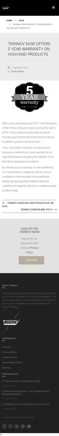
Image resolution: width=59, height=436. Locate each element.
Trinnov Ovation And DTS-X (36, 209)
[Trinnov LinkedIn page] (16, 426)
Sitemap (6, 367)
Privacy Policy (9, 352)
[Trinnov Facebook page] (4, 426)
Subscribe (31, 260)
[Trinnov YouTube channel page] (29, 426)
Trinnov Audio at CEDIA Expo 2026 (22, 381)
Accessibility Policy (12, 362)
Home (9, 20)
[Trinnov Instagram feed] (23, 426)
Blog (21, 20)
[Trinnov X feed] (10, 426)
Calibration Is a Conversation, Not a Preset (26, 404)
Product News (17, 71)
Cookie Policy (9, 357)
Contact (6, 347)
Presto (30, 418)
